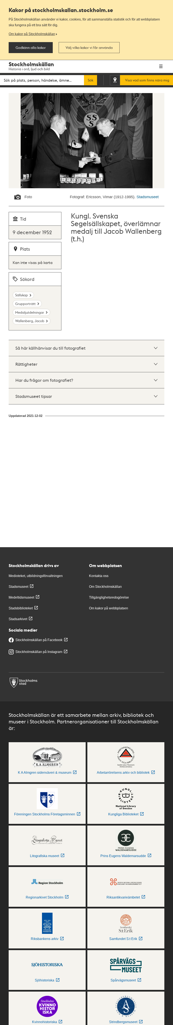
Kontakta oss (98, 576)
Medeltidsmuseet (21, 597)
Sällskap (21, 295)
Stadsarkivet (18, 619)
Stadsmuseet (148, 197)
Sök (90, 80)
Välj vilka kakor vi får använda (89, 47)
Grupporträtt (25, 303)
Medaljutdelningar (29, 312)
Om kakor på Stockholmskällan (32, 34)
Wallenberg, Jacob (29, 321)
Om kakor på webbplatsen (108, 608)
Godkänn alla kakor (31, 47)
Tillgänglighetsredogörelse (109, 597)
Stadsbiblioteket (21, 608)
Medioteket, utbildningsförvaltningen (36, 576)
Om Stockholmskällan (105, 586)
